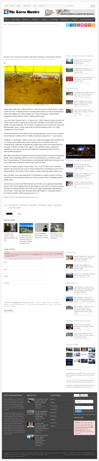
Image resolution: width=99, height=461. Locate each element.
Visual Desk (64, 19)
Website (6, 276)
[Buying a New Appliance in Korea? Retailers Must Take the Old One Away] (69, 266)
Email (6, 269)
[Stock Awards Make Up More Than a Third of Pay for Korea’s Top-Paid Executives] (69, 334)
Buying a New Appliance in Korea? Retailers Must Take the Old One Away (84, 266)
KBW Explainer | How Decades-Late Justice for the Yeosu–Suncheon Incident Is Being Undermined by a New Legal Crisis (84, 309)
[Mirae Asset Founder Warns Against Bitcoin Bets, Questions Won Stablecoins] (91, 349)
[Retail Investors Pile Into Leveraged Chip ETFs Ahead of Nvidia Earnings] (69, 166)
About (12, 6)
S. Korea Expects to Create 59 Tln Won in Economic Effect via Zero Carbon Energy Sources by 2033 (25, 239)
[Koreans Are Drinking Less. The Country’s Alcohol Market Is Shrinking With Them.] (69, 175)
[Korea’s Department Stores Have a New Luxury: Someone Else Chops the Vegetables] (69, 257)
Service (35, 6)
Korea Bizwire (22, 59)
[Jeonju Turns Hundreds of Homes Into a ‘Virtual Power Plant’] (69, 275)
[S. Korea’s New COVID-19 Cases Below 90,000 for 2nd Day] (10, 227)
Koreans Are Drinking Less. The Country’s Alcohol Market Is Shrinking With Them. (84, 175)
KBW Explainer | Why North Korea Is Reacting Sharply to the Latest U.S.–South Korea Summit (84, 299)
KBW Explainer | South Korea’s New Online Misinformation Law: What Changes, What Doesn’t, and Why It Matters (84, 289)
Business (25, 19)
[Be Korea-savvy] (22, 11)
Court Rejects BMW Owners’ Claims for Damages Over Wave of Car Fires (84, 111)
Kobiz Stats (53, 416)
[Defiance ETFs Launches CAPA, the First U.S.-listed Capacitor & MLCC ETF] (69, 362)
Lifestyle (44, 19)
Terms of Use (27, 6)
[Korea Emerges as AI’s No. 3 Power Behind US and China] (76, 354)
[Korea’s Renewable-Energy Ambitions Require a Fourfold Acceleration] (76, 349)
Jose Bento (69, 385)
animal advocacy (13, 205)
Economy (35, 19)
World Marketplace (86, 19)
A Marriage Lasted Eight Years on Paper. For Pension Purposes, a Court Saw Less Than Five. (84, 94)
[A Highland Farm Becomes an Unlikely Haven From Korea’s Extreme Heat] (69, 70)
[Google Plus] (78, 25)
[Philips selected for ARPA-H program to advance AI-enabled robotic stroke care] (91, 355)
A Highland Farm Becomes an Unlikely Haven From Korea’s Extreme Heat (83, 70)
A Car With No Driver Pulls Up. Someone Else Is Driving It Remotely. (41, 401)
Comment (6, 283)
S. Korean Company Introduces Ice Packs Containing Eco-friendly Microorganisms (80, 381)
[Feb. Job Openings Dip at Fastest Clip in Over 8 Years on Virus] (42, 227)
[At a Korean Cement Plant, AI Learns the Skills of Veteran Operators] (69, 355)
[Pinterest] (89, 25)
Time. (36, 193)
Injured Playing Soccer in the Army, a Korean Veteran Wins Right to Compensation (83, 103)
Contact (19, 6)
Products (52, 419)
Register (84, 395)
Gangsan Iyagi (57, 205)
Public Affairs (15, 19)
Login (77, 395)
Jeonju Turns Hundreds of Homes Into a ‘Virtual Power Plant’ (84, 274)
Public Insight (40, 59)
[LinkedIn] (74, 25)
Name (6, 262)
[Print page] (34, 63)
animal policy (33, 205)
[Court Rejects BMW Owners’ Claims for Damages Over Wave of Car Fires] (69, 111)
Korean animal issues (15, 208)
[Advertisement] (34, 40)
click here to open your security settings (84, 426)
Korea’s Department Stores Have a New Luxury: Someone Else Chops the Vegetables (84, 258)
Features (74, 19)
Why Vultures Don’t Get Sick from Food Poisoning (56, 236)
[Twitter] (67, 25)
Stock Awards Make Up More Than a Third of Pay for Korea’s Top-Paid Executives (84, 335)
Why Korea (42, 6)
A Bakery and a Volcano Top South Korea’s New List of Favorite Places (83, 61)
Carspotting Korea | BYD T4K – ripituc (76, 373)
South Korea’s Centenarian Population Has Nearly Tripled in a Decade (84, 326)
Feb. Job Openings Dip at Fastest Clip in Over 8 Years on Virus (41, 235)
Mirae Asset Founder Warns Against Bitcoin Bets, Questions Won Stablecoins (41, 438)
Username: (78, 399)
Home (6, 6)
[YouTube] (85, 25)
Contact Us (53, 423)
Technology (53, 19)
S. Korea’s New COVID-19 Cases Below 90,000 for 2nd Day (10, 237)
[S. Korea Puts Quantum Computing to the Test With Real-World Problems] (84, 349)
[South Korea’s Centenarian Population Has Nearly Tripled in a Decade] (69, 326)
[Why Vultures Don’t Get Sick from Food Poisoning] (57, 227)
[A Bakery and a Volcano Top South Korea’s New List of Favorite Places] (69, 61)
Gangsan (49, 205)
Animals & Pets (17, 24)
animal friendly (24, 205)
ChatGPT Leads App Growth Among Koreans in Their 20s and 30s (84, 184)
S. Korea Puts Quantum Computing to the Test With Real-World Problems (41, 425)
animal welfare (42, 205)
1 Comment (88, 315)
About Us (52, 426)
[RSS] (93, 25)
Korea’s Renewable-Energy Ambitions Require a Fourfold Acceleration (41, 413)
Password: (78, 405)
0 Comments (86, 65)
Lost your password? (88, 411)
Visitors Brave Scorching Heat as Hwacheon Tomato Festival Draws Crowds (84, 79)
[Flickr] (82, 25)
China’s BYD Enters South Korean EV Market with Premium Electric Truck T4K (80, 375)
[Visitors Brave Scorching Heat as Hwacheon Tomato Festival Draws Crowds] (69, 79)
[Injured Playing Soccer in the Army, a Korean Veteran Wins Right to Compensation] (69, 102)
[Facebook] (71, 25)
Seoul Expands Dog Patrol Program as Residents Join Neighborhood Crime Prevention (80, 386)
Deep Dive (53, 412)
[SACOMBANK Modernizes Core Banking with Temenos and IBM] (84, 354)
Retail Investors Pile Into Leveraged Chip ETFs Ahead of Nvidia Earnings (83, 166)
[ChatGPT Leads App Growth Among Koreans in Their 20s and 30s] (69, 183)
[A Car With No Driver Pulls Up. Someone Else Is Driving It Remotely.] (69, 349)
